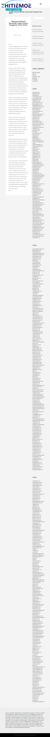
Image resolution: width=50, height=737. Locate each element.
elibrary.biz (35, 558)
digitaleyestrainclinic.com (38, 220)
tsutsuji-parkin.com (36, 569)
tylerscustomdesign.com (38, 114)
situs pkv (32, 713)
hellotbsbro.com (36, 330)
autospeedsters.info (37, 362)
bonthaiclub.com (36, 534)
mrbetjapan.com (36, 168)
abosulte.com (35, 682)
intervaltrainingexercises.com (39, 419)
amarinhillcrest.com (37, 133)
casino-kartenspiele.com (38, 141)
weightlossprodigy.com (37, 295)
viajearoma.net (35, 568)
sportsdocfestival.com (37, 466)
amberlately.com (36, 497)
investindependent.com (37, 633)
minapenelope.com (36, 520)
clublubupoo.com (36, 426)
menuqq (26, 723)
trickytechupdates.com (37, 229)
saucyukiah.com (36, 92)
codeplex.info (35, 550)
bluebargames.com (36, 104)
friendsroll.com (36, 543)
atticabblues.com (36, 592)
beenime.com (35, 410)
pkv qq (6, 713)
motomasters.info (36, 378)
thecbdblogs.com (36, 233)
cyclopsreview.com (36, 598)
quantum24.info (36, 382)
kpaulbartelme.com (36, 403)
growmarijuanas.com (37, 320)
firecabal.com (35, 614)
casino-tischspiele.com (37, 146)
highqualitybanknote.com (38, 626)
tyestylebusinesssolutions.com (39, 420)
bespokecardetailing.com (38, 555)
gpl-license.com (36, 619)
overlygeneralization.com (38, 323)
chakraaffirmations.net (37, 283)
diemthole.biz (35, 159)
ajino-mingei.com (36, 527)
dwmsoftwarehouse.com (38, 604)
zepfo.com (34, 655)
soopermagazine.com (37, 668)
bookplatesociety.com (37, 537)
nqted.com (34, 645)
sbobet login (12, 723)
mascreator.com (36, 639)
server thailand (8, 726)
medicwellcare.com (36, 387)
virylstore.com (35, 118)
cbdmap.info (35, 267)
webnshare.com (36, 321)
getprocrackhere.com (37, 439)
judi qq (34, 73)
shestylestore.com (36, 468)
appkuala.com (35, 170)
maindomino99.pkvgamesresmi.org (21, 727)
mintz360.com (35, 292)
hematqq (36, 723)
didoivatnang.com (36, 601)
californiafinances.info (37, 191)
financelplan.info (36, 263)
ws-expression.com (36, 652)
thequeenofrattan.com (37, 350)
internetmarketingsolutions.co (39, 342)
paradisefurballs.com (37, 305)
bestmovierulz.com (36, 515)
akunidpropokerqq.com (37, 553)
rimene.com (35, 195)
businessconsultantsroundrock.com (40, 693)
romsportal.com (36, 465)
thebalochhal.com (36, 489)
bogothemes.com (36, 526)
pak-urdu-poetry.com (37, 339)
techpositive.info (36, 336)
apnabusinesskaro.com (37, 236)
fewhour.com (35, 314)
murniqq (31, 723)
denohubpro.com (36, 352)
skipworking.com (36, 152)
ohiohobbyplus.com (37, 524)
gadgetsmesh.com (36, 326)
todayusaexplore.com (37, 485)
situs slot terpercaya (26, 715)
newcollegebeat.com (37, 510)
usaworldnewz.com (36, 484)
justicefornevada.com (37, 327)
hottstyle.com (35, 629)
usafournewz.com (36, 488)
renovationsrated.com (37, 672)
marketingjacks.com (37, 226)
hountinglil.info (36, 282)
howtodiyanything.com (37, 630)
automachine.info (36, 360)
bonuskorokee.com (36, 430)
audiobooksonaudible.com (38, 687)
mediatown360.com (37, 218)
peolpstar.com (35, 112)
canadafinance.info (36, 192)
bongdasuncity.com (37, 301)
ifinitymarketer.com (36, 443)
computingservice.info (37, 333)
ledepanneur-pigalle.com (38, 197)
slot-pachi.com (35, 302)
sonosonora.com (36, 540)
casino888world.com (37, 414)
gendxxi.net (35, 376)
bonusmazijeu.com (36, 427)
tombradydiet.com (36, 533)
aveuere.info (35, 307)
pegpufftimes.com (36, 99)
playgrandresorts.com (37, 464)
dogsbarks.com (36, 603)
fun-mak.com (35, 413)
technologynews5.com (37, 656)
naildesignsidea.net (36, 576)
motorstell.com (36, 120)
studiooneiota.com (36, 356)
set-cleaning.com (36, 677)
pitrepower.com (36, 217)
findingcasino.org (36, 358)
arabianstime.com (36, 591)
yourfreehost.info (36, 529)
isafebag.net (35, 137)
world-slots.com (36, 273)
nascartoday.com (36, 643)
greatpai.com (35, 578)
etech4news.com (36, 608)
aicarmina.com (35, 500)
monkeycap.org (36, 130)
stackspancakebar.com (37, 202)
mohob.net (35, 294)
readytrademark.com (37, 671)
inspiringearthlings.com (37, 632)
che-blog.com (35, 276)
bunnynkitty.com (36, 179)
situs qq (34, 75)
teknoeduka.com (36, 658)
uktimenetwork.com (37, 482)
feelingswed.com (36, 613)
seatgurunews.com (36, 547)
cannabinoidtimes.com (37, 308)
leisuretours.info (36, 328)
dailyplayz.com (35, 437)
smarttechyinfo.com (37, 297)
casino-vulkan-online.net (38, 215)
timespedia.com (36, 156)
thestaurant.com (36, 423)
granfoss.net (35, 211)
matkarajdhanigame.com (38, 270)
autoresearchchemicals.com (38, 234)
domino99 (12, 713)
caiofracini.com (36, 334)
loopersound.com (36, 518)
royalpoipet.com (36, 421)
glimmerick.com (36, 507)
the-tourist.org (35, 134)
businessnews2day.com (37, 389)
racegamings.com (36, 458)
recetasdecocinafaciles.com (38, 575)
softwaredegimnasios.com (38, 666)
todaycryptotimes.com (37, 661)
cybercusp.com (35, 696)
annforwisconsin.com (37, 502)
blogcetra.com (35, 340)
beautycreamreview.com (38, 595)
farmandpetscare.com (37, 331)
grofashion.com (36, 453)
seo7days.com (35, 172)
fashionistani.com (36, 611)
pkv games (34, 81)
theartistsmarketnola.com (38, 199)
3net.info (34, 549)
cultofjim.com (35, 505)
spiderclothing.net (36, 545)
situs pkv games (10, 714)
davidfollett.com (36, 508)
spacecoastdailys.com (37, 669)
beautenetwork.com (37, 688)
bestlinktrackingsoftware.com (39, 424)
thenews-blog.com (36, 659)
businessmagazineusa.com (38, 385)
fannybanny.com (36, 442)
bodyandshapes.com (37, 691)
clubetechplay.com (36, 434)
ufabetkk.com (35, 160)
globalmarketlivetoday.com (38, 617)
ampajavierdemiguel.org (38, 494)
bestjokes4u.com (36, 285)
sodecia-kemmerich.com (38, 411)
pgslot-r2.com (35, 651)
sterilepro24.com (36, 392)
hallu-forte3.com (36, 207)
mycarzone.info (36, 379)
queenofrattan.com (36, 349)
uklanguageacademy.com (38, 253)
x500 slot (17, 714)
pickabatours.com (36, 259)
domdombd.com (36, 436)
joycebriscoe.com (36, 498)
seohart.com (35, 675)
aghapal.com (35, 563)
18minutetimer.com (36, 315)
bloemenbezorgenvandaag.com (39, 175)
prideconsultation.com (37, 281)
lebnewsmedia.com (36, 539)
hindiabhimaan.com (37, 230)
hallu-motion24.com (37, 208)
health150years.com (37, 121)
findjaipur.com (35, 504)
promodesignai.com (37, 678)
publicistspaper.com (37, 680)
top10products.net (36, 257)
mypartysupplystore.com (38, 501)
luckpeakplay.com (36, 450)
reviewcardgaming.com (37, 395)
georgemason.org (36, 250)
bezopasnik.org (36, 181)
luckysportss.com (36, 449)
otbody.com (35, 147)
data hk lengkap (36, 72)
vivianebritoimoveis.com (38, 127)
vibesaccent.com (36, 492)
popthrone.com (36, 272)
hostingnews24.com (37, 627)
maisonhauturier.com (37, 637)
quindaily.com (35, 681)
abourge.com (35, 584)
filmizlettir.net (35, 95)
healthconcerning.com (37, 311)
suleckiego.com (36, 237)
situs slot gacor (31, 717)
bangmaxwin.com (36, 185)
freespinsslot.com (36, 304)
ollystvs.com (35, 343)
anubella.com (35, 685)
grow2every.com (36, 620)
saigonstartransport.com (38, 184)
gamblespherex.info (37, 369)
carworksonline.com (37, 115)
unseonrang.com (36, 337)
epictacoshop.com (36, 188)
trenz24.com (35, 150)
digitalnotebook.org (37, 298)
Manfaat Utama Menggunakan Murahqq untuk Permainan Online (38, 52)
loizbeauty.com (35, 153)
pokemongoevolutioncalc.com (39, 455)
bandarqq (34, 78)
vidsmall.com (35, 388)
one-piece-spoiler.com (37, 355)
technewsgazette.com (37, 163)
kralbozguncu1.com (37, 635)
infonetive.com (35, 186)
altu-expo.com (35, 565)
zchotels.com (35, 653)
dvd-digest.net (35, 198)
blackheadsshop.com (37, 398)
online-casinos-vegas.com (38, 223)
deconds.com (35, 698)
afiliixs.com (35, 585)
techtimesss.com (36, 117)
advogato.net (35, 136)
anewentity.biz (35, 169)
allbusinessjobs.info (37, 256)
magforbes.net (35, 128)
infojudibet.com (36, 266)
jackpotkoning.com (36, 445)
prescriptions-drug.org (37, 123)
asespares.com (35, 590)
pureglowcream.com (37, 173)
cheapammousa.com (37, 572)
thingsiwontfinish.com (37, 469)
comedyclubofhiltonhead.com (39, 404)
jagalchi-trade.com (36, 517)
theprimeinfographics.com (38, 407)
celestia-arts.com (36, 101)
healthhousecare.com (37, 621)
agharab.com (35, 571)
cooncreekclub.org (36, 98)
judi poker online (36, 76)
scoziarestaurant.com (37, 674)
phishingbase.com (36, 456)
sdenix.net (34, 131)
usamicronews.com (36, 452)
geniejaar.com (35, 288)
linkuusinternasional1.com (38, 542)
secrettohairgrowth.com (38, 176)
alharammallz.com (36, 587)
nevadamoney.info (36, 194)
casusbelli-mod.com (37, 536)
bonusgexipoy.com (36, 432)
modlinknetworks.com (37, 446)
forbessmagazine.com (37, 616)
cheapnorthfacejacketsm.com (39, 530)
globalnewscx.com (36, 344)
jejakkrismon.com (36, 157)
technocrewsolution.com (38, 124)
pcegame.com (35, 649)
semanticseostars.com (37, 317)
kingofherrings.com (37, 166)
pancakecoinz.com (36, 278)
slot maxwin (34, 715)
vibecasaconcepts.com (37, 381)
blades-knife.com (36, 353)
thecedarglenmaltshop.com (38, 249)
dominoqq (34, 79)
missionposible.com (37, 221)
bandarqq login (23, 720)
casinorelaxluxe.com (37, 433)
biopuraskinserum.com (37, 189)
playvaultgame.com (36, 462)
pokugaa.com (35, 461)
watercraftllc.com (36, 582)
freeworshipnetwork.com (38, 581)
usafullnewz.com (36, 481)
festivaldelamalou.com (37, 105)
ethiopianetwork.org (37, 324)
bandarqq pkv (18, 713)
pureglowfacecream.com (38, 165)
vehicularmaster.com (37, 491)
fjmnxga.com (35, 182)
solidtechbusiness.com (37, 394)
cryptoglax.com (36, 523)
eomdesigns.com (36, 373)
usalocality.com (36, 486)
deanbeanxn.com (36, 269)
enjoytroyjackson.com (37, 606)
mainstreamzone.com (37, 318)
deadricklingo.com (36, 366)
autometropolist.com (37, 594)
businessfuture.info (37, 265)
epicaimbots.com (36, 607)
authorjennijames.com (37, 566)
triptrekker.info (35, 375)
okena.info (34, 552)
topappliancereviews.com (38, 227)
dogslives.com (35, 346)
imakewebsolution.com (37, 275)
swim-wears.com (36, 109)
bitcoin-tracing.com (36, 690)
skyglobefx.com (36, 368)
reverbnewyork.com (37, 511)
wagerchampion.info (37, 363)
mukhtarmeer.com (36, 642)
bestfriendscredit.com (37, 556)
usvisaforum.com (36, 514)
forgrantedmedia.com (37, 111)
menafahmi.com (36, 640)
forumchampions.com (37, 102)
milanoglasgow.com (37, 205)
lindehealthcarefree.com (38, 254)
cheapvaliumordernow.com (38, 408)
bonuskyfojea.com (36, 429)
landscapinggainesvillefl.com (39, 636)
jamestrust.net (35, 149)
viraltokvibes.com (36, 125)
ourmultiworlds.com (37, 96)
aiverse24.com (35, 684)
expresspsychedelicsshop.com (39, 610)
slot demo (21, 721)
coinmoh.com (35, 597)
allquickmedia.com (36, 162)
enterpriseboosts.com (37, 140)
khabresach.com (36, 231)
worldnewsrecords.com (37, 391)
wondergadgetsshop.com (38, 546)
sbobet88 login (32, 714)
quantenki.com (35, 384)
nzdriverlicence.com (37, 646)
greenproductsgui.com (37, 310)
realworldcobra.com (37, 359)
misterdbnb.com (36, 416)
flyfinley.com (35, 279)
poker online (26, 724)
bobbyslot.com (35, 289)
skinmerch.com (36, 513)
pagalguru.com (36, 648)
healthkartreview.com (37, 623)
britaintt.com (35, 697)
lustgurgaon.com (36, 286)
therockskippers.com (37, 210)
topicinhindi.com (36, 252)
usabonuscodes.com (37, 662)
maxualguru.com (36, 299)
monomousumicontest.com (38, 365)
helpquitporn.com (36, 624)
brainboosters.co (36, 495)
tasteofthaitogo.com (37, 178)
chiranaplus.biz (35, 201)
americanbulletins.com (37, 588)
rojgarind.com (35, 313)
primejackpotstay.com (37, 459)
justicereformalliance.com (38, 521)
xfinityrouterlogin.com (37, 224)
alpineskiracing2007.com (38, 214)
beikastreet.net (35, 93)
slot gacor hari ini (24, 714)
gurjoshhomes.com (36, 531)
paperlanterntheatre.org (38, 579)
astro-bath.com (36, 562)
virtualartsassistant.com (38, 405)
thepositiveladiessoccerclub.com (40, 574)
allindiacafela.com (36, 213)
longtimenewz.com (36, 448)
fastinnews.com (36, 440)
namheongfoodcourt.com (38, 204)
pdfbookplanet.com (37, 347)
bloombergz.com (36, 139)
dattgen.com (35, 600)
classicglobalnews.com (37, 694)
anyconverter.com (36, 154)
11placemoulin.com (36, 291)
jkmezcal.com (35, 417)
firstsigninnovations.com (38, 107)
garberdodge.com (36, 108)
